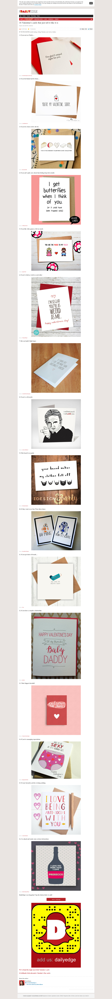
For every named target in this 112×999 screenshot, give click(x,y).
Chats (38, 16)
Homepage (20, 16)
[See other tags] (91, 19)
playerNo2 (24, 271)
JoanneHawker (25, 835)
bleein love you (29, 19)
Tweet (91, 29)
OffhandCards (25, 225)
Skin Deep (33, 16)
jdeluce (23, 680)
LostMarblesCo (25, 123)
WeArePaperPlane (25, 891)
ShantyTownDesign (25, 736)
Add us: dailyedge (56, 899)
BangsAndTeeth (25, 779)
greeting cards (38, 19)
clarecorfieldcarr (25, 449)
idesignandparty (25, 505)
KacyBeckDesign (25, 551)
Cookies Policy (37, 4)
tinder (56, 19)
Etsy (23, 607)
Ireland (28, 16)
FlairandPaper (24, 337)
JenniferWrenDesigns (26, 393)
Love (45, 19)
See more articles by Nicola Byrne (35, 984)
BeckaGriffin (24, 169)
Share (84, 29)
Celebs (24, 16)
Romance (51, 19)
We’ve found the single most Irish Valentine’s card (34, 970)
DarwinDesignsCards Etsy (27, 75)
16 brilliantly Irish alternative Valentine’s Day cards (34, 973)
